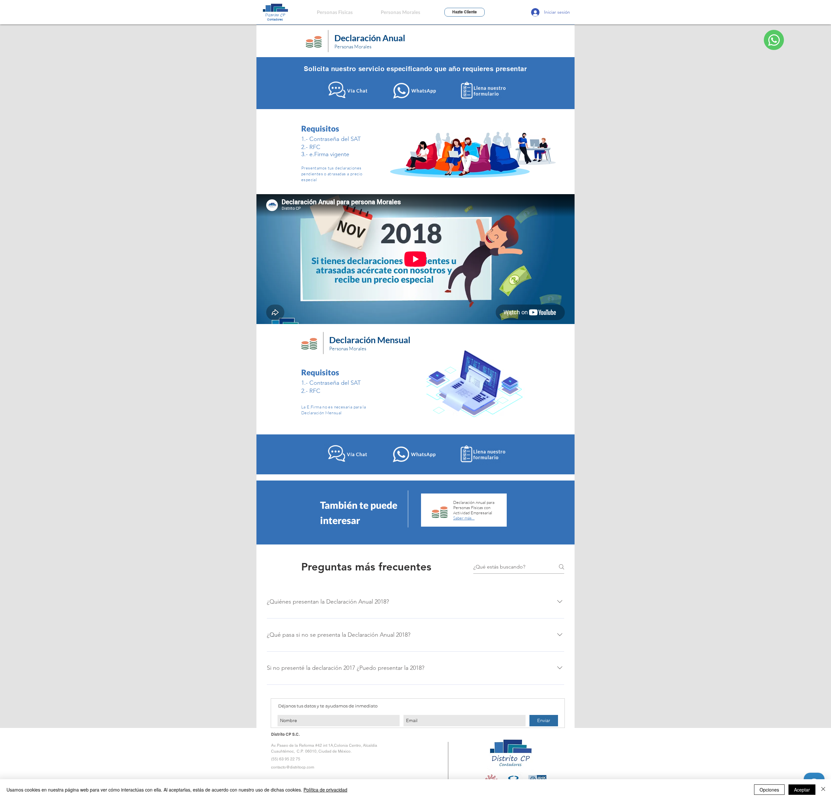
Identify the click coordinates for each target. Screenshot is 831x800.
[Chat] (774, 40)
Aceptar (802, 789)
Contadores (275, 19)
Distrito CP (275, 15)
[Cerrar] (823, 789)
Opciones (769, 789)
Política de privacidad (325, 789)
